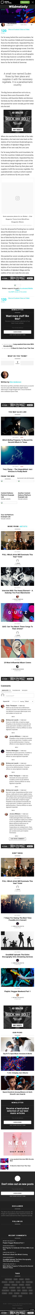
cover (18, 1282)
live (24, 1287)
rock (11, 1293)
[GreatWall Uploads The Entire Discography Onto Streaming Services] (17, 940)
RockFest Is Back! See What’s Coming (15, 1254)
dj (23, 1282)
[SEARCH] (33, 6)
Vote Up (7, 717)
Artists (23, 526)
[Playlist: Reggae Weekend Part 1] (17, 977)
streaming (24, 1293)
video (15, 1296)
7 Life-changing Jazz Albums (17, 1073)
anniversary (9, 1279)
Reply (13, 716)
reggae (5, 1293)
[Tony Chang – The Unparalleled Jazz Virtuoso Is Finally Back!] (17, 455)
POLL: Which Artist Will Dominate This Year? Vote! (17, 556)
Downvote (27, 363)
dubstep (8, 1284)
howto (5, 1287)
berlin (27, 1279)
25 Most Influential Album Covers (17, 663)
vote (21, 1296)
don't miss (29, 1282)
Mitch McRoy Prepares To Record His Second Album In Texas (17, 441)
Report (32, 717)
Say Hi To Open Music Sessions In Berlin (17, 1054)
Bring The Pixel (18, 225)
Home (13, 1308)
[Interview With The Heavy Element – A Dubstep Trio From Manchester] (17, 576)
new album (6, 1290)
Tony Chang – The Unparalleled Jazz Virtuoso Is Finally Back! (17, 470)
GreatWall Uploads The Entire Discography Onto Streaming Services (17, 956)
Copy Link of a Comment (26, 706)
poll (19, 1290)
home (28, 1284)
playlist (13, 1290)
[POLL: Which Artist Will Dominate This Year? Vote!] (17, 540)
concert (5, 1282)
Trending (3, 418)
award (21, 1279)
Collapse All (15, 701)
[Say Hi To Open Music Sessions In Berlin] (17, 1044)
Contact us (20, 1308)
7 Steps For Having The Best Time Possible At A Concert (17, 919)
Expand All (6, 701)
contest (12, 1282)
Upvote (7, 363)
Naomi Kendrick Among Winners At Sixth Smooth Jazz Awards (17, 1093)
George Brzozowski (8, 1245)
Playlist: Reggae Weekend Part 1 (17, 991)
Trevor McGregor (8, 1257)
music (29, 1287)
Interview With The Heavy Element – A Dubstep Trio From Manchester (17, 592)
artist (16, 1279)
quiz (31, 1290)
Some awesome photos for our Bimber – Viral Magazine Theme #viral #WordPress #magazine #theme (17, 219)
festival (22, 1284)
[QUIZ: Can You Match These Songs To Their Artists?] (17, 612)
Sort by (22, 701)
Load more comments (17, 838)
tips (31, 1293)
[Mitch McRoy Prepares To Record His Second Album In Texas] (17, 426)
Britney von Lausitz (8, 1241)
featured (15, 1284)
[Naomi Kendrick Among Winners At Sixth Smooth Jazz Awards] (17, 1083)
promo (25, 1290)
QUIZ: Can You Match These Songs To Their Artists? (17, 628)
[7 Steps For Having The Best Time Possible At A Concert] (17, 904)
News (21, 437)
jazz (19, 1287)
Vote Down (9, 717)
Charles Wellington (8, 1252)
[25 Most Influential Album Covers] (17, 648)
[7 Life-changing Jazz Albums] (17, 1064)
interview (12, 1287)
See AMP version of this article (17, 292)
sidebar (17, 1293)
